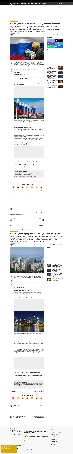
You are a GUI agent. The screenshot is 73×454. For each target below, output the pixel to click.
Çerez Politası (7, 450)
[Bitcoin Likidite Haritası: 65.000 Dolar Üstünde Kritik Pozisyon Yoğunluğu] (60, 86)
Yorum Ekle (41, 225)
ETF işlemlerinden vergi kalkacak (19, 287)
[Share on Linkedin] (54, 34)
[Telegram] (59, 43)
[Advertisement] (36, 12)
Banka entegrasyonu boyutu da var (20, 75)
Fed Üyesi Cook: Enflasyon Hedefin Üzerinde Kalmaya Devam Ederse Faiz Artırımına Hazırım (28, 164)
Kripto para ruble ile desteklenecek (20, 74)
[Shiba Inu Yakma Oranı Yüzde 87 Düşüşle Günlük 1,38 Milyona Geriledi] (60, 81)
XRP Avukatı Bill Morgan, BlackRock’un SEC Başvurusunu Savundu (24, 163)
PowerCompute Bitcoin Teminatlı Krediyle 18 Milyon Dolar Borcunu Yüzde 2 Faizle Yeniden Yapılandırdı (52, 67)
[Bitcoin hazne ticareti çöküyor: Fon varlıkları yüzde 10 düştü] (60, 72)
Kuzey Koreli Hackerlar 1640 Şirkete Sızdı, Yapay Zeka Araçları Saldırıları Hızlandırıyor (27, 161)
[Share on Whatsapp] (53, 34)
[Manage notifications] (1, 452)
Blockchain (15, 69)
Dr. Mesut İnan (15, 33)
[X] (41, 209)
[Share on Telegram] (11, 72)
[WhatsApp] (51, 46)
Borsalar (49, 78)
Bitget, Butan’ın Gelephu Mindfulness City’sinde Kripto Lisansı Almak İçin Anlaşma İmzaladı (52, 76)
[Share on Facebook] (50, 34)
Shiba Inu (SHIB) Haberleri (51, 82)
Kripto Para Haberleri (15, 19)
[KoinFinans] (14, 4)
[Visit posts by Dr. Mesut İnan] (11, 34)
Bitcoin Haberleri (50, 69)
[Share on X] (52, 34)
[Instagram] (51, 43)
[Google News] (59, 46)
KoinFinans (11, 19)
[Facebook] (51, 40)
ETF (34, 343)
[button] (14, 449)
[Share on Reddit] (11, 69)
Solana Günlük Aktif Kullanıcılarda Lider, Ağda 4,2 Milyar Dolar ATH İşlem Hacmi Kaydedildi (28, 160)
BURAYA (32, 176)
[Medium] (42, 209)
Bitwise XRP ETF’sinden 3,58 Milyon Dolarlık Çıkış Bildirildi (23, 166)
